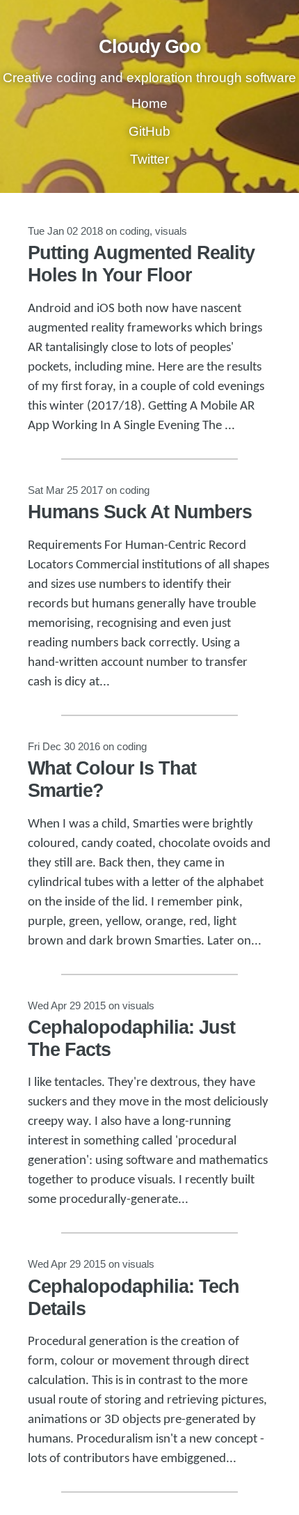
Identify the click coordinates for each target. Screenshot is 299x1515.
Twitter (149, 159)
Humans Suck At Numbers (140, 512)
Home (149, 103)
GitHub (149, 131)
